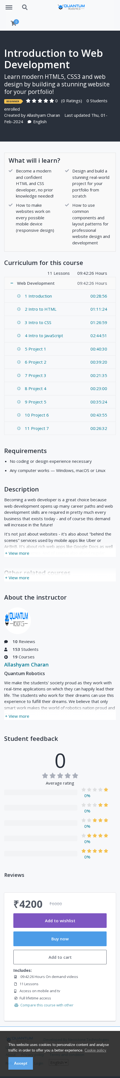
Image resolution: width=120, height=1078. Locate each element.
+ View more (17, 553)
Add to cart (60, 957)
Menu (11, 4)
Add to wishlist (60, 920)
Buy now (60, 938)
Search (25, 4)
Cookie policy (95, 1050)
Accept (20, 1063)
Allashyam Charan (43, 115)
